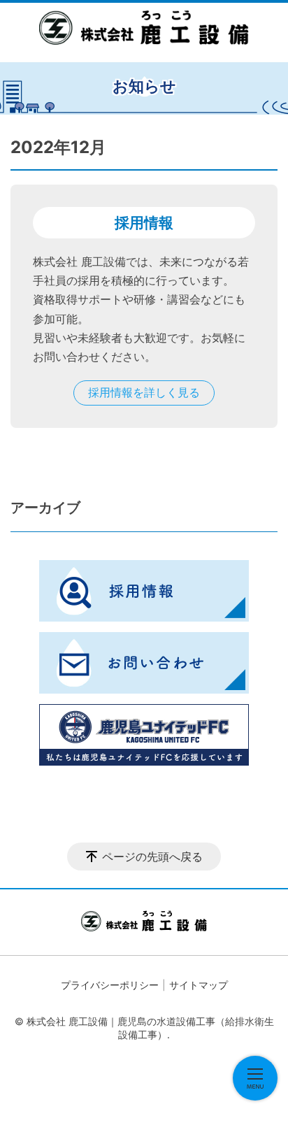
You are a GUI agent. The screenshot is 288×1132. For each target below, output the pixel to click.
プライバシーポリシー (110, 985)
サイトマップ (198, 985)
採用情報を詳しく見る (144, 392)
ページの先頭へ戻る (152, 857)
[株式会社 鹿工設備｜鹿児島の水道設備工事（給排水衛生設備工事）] (144, 27)
